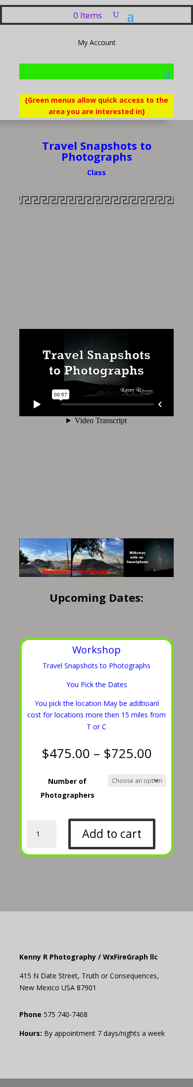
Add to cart (112, 833)
